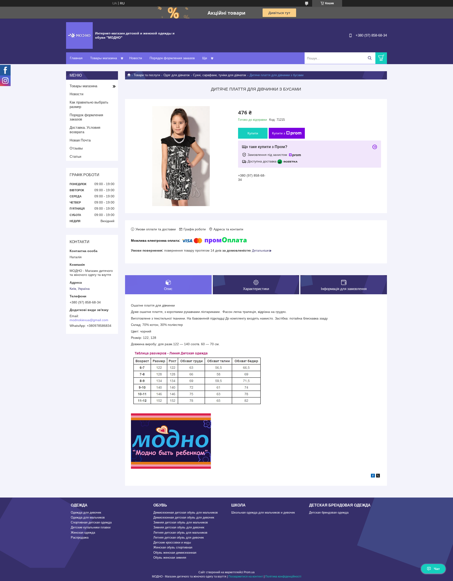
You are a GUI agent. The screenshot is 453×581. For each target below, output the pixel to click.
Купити (252, 133)
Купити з (278, 133)
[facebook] (373, 476)
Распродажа (79, 537)
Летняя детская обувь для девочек (178, 537)
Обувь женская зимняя (169, 557)
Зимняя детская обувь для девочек (178, 527)
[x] (378, 476)
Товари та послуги (147, 75)
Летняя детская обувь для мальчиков (180, 532)
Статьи (75, 156)
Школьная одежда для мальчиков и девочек (263, 512)
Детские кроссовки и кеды (172, 542)
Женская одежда (83, 532)
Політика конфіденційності (283, 576)
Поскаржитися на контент (245, 576)
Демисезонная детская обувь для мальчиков (185, 512)
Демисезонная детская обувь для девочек (183, 517)
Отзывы (76, 148)
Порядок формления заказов (172, 58)
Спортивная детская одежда (91, 522)
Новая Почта (80, 140)
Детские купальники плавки (90, 527)
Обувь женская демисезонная (174, 552)
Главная (76, 58)
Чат (437, 569)
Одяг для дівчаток (177, 75)
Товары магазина (103, 58)
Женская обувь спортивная (172, 547)
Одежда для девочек (86, 512)
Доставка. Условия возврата (85, 129)
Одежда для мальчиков (88, 517)
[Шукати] (369, 58)
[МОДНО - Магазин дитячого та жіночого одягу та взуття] (79, 35)
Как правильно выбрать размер (89, 104)
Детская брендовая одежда (328, 512)
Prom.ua (249, 572)
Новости (135, 58)
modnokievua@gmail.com (89, 320)
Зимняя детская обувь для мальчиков (180, 522)
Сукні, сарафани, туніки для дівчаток (219, 75)
